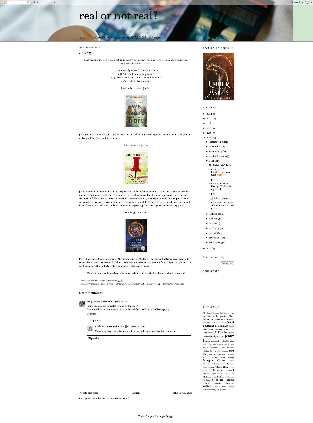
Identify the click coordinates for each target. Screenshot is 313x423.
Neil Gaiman (216, 364)
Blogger (170, 416)
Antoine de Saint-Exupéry (223, 313)
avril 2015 (214, 228)
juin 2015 (214, 218)
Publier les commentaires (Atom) (111, 398)
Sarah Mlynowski (221, 377)
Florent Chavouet (216, 329)
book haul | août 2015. (220, 165)
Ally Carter (207, 313)
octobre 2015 (216, 151)
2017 (209, 128)
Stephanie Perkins (223, 380)
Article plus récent (89, 393)
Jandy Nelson (217, 336)
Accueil (136, 393)
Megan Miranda (210, 357)
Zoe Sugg (214, 389)
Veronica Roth (219, 386)
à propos (156, 38)
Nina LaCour (208, 367)
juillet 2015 (215, 214)
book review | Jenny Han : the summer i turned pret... (221, 205)
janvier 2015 (215, 242)
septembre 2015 (217, 156)
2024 (209, 113)
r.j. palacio (222, 389)
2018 (209, 123)
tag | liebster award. (219, 198)
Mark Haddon (222, 351)
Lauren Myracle (214, 347)
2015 (209, 137)
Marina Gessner (209, 351)
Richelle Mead (209, 373)
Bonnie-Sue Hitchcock (219, 319)
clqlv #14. (213, 193)
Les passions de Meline (99, 301)
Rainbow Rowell (223, 370)
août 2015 (214, 161)
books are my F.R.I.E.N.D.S (130, 38)
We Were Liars (177, 284)
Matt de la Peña (215, 354)
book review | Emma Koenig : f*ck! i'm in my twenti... (220, 186)
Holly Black (208, 332)
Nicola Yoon (229, 364)
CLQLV (119, 284)
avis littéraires (101, 38)
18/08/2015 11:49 (137, 326)
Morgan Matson (214, 360)
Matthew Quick (228, 354)
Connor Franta (220, 323)
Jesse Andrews (217, 341)
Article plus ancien (182, 393)
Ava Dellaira (208, 316)
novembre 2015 (217, 146)
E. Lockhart (221, 326)
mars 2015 (214, 233)
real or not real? (119, 16)
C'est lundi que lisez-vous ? (102, 284)
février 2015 (215, 237)
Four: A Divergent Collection (136, 284)
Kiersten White (223, 344)
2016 (209, 133)
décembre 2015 (217, 142)
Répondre (92, 313)
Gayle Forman (228, 329)
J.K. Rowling (220, 332)
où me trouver (174, 38)
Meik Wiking (227, 357)
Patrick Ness (221, 367)
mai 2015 (214, 223)
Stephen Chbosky (212, 383)
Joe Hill (226, 341)
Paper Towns (163, 284)
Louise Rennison (227, 347)
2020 (210, 118)
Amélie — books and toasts (109, 326)
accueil (83, 38)
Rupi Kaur (223, 373)
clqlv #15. (213, 179)
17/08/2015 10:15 (120, 301)
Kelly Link (211, 344)
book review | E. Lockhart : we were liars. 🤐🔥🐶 (219, 172)
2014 (209, 248)
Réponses (95, 320)
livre (153, 284)
